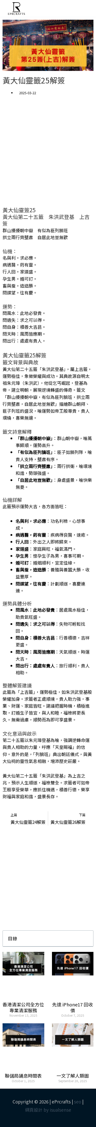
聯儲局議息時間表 (23, 1075)
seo (77, 1101)
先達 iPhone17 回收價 (72, 1007)
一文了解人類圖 (73, 1075)
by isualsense (57, 1110)
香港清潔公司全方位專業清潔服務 (23, 1007)
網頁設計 (33, 1110)
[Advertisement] (48, 155)
